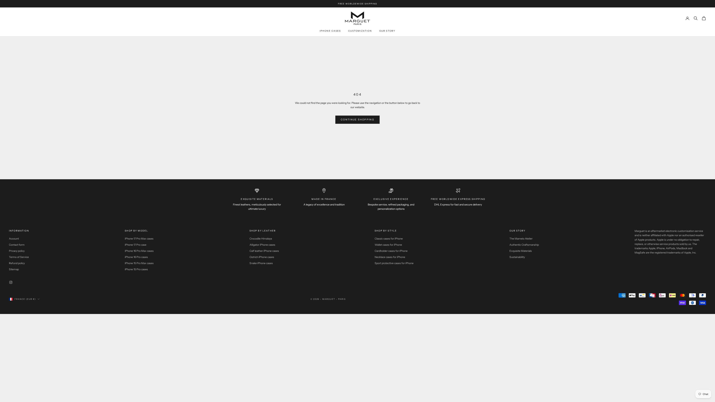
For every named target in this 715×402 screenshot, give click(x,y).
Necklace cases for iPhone (390, 257)
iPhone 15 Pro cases (136, 269)
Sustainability (517, 257)
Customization (360, 30)
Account (14, 238)
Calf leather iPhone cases (264, 251)
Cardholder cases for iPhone (391, 251)
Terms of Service (19, 257)
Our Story (387, 30)
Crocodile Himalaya (261, 238)
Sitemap (14, 269)
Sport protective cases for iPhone (394, 263)
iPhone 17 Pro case (135, 244)
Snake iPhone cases (261, 263)
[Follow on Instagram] (11, 282)
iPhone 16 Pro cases (136, 257)
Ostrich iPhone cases (262, 257)
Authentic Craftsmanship (524, 244)
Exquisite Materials (520, 251)
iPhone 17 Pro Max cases (139, 238)
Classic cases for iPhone (389, 238)
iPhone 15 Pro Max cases (139, 263)
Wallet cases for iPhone (388, 244)
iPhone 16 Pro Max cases (139, 251)
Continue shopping (357, 119)
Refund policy (17, 263)
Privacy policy (17, 251)
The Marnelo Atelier (521, 238)
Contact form (17, 244)
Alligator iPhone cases (262, 244)
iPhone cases (330, 30)
